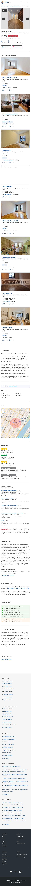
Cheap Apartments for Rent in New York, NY (12, 802)
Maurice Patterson (8, 87)
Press (3, 839)
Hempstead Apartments (7, 716)
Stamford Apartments (7, 697)
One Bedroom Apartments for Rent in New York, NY (13, 815)
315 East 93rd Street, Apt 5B (10, 221)
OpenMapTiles (20, 437)
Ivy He (5, 337)
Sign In (28, 2)
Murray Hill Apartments (7, 755)
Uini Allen (6, 124)
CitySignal (4, 864)
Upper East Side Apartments (7, 575)
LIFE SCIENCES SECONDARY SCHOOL (9, 505)
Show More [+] (5, 758)
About (3, 836)
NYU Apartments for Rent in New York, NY (11, 766)
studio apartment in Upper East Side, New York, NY (18, 588)
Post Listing (21, 2)
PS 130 (2, 520)
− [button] (3, 412)
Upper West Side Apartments (8, 736)
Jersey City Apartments (7, 691)
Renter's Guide (20, 839)
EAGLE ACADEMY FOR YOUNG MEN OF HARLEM (12, 513)
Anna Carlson (9, 42)
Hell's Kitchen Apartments (8, 741)
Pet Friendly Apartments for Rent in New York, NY (13, 818)
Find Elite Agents (20, 836)
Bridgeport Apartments (7, 699)
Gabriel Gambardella (8, 160)
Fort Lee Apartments (7, 686)
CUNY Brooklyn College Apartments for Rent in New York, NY (15, 786)
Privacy (4, 843)
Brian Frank (6, 267)
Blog (18, 841)
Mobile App (4, 859)
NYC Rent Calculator (21, 843)
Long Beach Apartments (7, 694)
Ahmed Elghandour (8, 194)
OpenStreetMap (26, 437)
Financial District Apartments (8, 739)
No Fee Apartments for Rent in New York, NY (12, 813)
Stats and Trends (6, 857)
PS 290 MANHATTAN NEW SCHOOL (9, 490)
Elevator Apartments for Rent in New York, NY (12, 807)
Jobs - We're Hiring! (21, 857)
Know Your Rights (12, 386)
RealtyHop (4, 846)
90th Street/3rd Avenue (9, 257)
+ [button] (3, 410)
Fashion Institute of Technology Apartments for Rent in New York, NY (14, 775)
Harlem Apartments (6, 752)
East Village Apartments (7, 747)
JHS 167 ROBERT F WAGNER (7, 498)
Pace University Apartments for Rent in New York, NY (14, 771)
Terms (3, 841)
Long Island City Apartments (8, 750)
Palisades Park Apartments (8, 689)
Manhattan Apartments (7, 708)
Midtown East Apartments (8, 744)
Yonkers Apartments (7, 683)
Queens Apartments (6, 714)
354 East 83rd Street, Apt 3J (9, 78)
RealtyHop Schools (5, 529)
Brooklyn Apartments (7, 711)
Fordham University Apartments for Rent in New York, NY (15, 769)
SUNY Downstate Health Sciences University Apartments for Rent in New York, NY (15, 790)
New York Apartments (7, 681)
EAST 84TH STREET (7, 328)
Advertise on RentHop (22, 854)
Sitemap (4, 861)
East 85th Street (6, 150)
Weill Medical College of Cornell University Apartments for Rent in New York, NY (15, 782)
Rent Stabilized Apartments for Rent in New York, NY (14, 821)
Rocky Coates (7, 301)
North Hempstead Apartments (9, 724)
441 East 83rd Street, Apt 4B (10, 114)
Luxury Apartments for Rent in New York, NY (12, 810)
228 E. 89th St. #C (7, 293)
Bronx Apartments (6, 722)
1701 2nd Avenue (7, 186)
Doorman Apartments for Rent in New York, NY (12, 804)
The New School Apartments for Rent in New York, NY (14, 778)
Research (4, 854)
